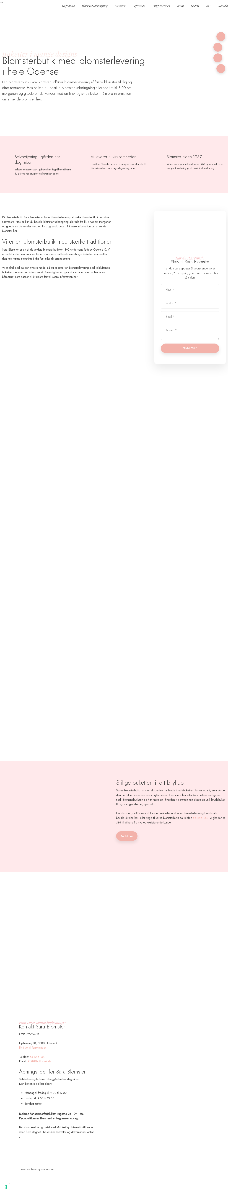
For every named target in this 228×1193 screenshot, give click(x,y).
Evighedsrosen (161, 6)
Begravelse (139, 6)
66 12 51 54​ (37, 1057)
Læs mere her (177, 795)
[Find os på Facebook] (217, 57)
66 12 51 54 (200, 818)
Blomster (120, 6)
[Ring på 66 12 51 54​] (220, 36)
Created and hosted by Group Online (36, 1143)
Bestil (180, 6)
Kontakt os (127, 836)
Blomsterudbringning (95, 6)
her (38, 99)
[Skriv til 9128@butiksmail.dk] (217, 47)
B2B (208, 6)
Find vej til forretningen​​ (32, 1048)
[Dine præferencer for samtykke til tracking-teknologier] (6, 1186)
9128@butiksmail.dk (39, 1061)
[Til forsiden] (50, 7)
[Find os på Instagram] (220, 68)
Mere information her (64, 277)
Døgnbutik (68, 6)
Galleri (195, 6)
